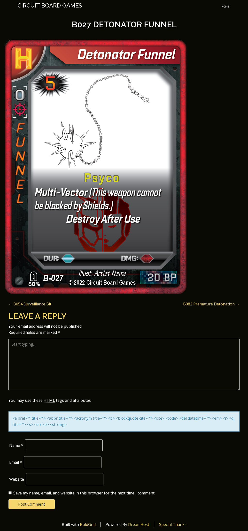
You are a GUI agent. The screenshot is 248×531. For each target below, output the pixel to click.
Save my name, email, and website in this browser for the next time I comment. (84, 493)
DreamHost (138, 524)
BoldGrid (88, 524)
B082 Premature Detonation (211, 304)
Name (16, 445)
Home (225, 6)
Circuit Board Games (49, 5)
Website (16, 479)
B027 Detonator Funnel (124, 24)
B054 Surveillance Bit (29, 304)
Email (15, 462)
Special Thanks (172, 524)
